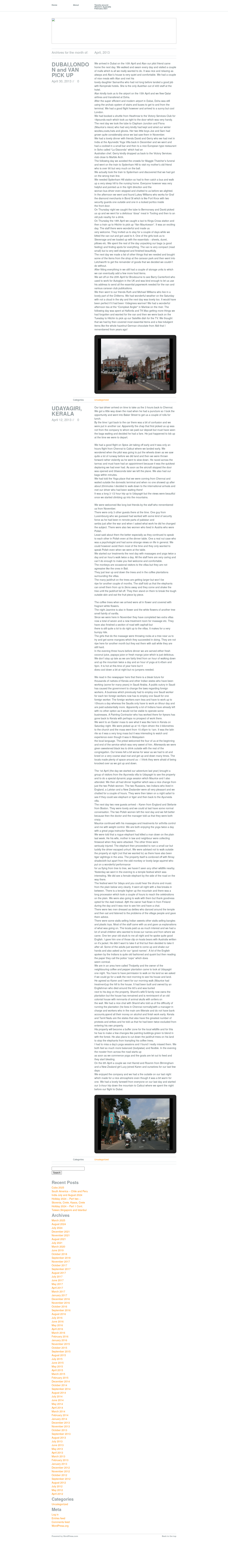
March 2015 (58, 1374)
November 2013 (61, 1426)
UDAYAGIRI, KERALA (67, 410)
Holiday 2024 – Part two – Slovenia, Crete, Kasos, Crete (68, 1200)
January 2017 (59, 1295)
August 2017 (59, 1272)
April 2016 (57, 1329)
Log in (55, 1514)
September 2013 (61, 1434)
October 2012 (59, 1475)
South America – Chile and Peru (70, 1191)
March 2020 (58, 1246)
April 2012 (57, 1494)
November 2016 (61, 1302)
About (76, 5)
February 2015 (60, 1377)
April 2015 (57, 1370)
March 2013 (58, 1456)
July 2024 (57, 1228)
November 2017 (61, 1261)
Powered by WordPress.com (65, 1536)
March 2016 (58, 1332)
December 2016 (61, 1299)
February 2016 (60, 1336)
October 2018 (59, 1254)
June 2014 (58, 1400)
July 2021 (57, 1243)
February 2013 (60, 1460)
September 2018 (61, 1257)
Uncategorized (101, 399)
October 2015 (59, 1347)
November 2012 (61, 1471)
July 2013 (57, 1441)
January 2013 (59, 1464)
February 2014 (60, 1415)
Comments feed (61, 1522)
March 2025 (58, 1220)
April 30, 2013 (61, 81)
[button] (127, 381)
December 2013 (61, 1422)
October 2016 (59, 1306)
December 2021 (61, 1231)
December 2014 (61, 1381)
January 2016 (59, 1340)
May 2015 (57, 1366)
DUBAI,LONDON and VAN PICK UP (70, 69)
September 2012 (61, 1479)
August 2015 (59, 1355)
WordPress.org (60, 1525)
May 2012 (57, 1490)
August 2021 (59, 1239)
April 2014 (57, 1407)
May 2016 (57, 1325)
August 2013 (59, 1437)
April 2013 (57, 1452)
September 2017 (61, 1269)
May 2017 (57, 1284)
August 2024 (59, 1224)
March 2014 (58, 1411)
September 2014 (61, 1389)
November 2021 (61, 1235)
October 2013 (59, 1430)
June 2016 (58, 1321)
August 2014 (59, 1392)
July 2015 (57, 1359)
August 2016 (59, 1314)
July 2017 (57, 1276)
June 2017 (58, 1280)
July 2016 (57, 1317)
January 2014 (59, 1419)
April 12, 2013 (61, 419)
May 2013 (57, 1449)
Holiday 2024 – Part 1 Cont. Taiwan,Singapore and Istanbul (69, 1208)
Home (54, 5)
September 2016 (61, 1310)
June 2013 (58, 1445)
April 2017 (57, 1287)
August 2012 (59, 1482)
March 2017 (58, 1291)
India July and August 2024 (67, 1195)
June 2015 (58, 1362)
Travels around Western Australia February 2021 (102, 7)
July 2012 (57, 1486)
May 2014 (57, 1404)
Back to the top (169, 1536)
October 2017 (59, 1265)
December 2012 (61, 1467)
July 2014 (57, 1396)
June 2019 (58, 1250)
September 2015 (61, 1351)
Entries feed (58, 1518)
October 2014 (59, 1385)
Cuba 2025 (58, 1187)
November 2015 (61, 1344)
